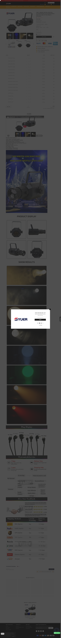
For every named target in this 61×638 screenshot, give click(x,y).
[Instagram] (39, 323)
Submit (40, 319)
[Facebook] (38, 323)
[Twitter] (43, 323)
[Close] (50, 309)
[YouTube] (41, 323)
